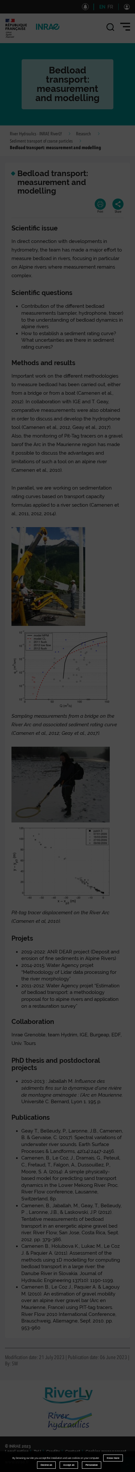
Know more (113, 1458)
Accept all (68, 1464)
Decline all (46, 1464)
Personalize (92, 1464)
